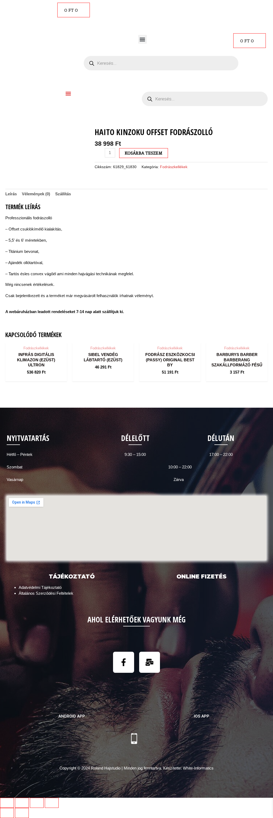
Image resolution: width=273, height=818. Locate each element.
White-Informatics (198, 768)
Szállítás (63, 194)
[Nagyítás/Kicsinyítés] (52, 803)
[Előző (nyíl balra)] (7, 813)
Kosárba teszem (143, 153)
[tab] (11, 194)
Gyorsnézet (36, 337)
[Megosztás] (22, 803)
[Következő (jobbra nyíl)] (22, 813)
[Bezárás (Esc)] (7, 803)
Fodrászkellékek (173, 167)
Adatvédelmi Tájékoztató (40, 587)
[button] (142, 39)
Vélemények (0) (36, 194)
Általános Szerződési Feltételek (46, 593)
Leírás (11, 194)
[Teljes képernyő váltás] (37, 803)
